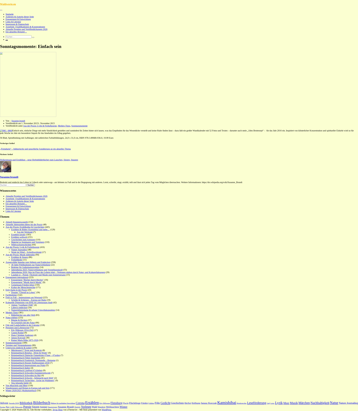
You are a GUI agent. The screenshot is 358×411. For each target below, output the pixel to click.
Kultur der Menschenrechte (23, 287)
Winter (123, 406)
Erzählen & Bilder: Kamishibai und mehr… (30, 229)
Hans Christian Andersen (22, 335)
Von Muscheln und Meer (17, 385)
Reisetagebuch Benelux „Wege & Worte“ (29, 353)
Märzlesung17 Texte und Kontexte (26, 350)
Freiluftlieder (17, 260)
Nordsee (2, 407)
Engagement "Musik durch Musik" (26, 282)
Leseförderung (256, 403)
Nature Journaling (19, 249)
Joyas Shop (58, 409)
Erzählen (92, 402)
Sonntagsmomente (79, 126)
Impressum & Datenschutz (17, 24)
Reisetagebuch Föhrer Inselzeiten (25, 358)
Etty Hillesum (104, 403)
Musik (294, 403)
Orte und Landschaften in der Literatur (23, 325)
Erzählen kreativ (18, 234)
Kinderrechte (242, 403)
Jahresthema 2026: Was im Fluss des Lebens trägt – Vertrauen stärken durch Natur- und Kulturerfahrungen (58, 272)
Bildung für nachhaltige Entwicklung (63, 403)
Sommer (43, 407)
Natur (334, 403)
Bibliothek (26, 403)
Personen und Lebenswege (17, 327)
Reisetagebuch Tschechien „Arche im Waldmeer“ (33, 380)
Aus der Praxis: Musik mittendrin (20, 255)
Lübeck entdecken (19, 307)
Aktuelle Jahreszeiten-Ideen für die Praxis (24, 224)
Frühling (151, 403)
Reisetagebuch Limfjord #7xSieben (26, 370)
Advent (4, 402)
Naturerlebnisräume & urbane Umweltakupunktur (33, 310)
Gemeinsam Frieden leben (22, 285)
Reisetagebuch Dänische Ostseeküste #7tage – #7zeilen (35, 355)
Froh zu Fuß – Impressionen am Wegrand (24, 297)
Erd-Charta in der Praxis (16, 290)
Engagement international (17, 277)
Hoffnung (196, 403)
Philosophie (19, 407)
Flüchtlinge (135, 403)
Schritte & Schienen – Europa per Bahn (28, 300)
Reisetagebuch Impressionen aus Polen (28, 365)
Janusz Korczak (18, 338)
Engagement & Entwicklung (18, 19)
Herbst (187, 403)
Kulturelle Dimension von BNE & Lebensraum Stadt (29, 302)
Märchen (304, 403)
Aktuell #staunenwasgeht (17, 222)
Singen (35, 406)
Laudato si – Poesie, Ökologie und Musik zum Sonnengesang (38, 275)
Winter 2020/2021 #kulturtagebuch (21, 390)
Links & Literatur (13, 22)
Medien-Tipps (64, 126)
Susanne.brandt (18, 121)
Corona (80, 402)
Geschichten (177, 402)
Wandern (101, 407)
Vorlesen (86, 406)
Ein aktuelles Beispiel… (16, 32)
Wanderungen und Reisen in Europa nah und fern (27, 388)
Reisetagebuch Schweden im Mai (26, 375)
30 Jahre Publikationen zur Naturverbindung (30, 265)
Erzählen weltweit (19, 237)
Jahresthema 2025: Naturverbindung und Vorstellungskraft (37, 270)
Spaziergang (52, 407)
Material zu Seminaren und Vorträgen (27, 242)
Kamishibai (226, 402)
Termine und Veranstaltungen (18, 345)
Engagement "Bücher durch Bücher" (27, 280)
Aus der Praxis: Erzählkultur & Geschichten (25, 227)
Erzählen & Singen (19, 257)
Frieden (144, 403)
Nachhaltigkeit (319, 403)
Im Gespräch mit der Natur (23, 322)
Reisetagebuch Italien (20, 368)
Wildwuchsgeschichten (21, 244)
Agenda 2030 (14, 403)
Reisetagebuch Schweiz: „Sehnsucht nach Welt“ (32, 378)
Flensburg (116, 403)
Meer (286, 402)
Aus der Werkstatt (25, 232)
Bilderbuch (41, 403)
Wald (94, 406)
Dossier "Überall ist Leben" (23, 292)
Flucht (126, 403)
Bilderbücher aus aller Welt (23, 315)
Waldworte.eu (8, 4)
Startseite (10, 14)
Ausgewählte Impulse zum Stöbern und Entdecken (28, 262)
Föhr (157, 402)
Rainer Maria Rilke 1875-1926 (24, 340)
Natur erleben (12, 317)
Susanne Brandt (66, 406)
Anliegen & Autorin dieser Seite (20, 17)
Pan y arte (10, 407)
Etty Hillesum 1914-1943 (22, 330)
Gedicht (165, 403)
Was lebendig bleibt (20, 383)
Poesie (27, 406)
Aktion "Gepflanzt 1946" (22, 305)
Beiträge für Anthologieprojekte (25, 267)
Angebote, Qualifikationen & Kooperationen (25, 27)
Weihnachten (112, 407)
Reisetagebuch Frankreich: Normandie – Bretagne (33, 360)
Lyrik (279, 403)
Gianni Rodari (17, 332)
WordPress (106, 409)
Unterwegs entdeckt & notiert (19, 348)
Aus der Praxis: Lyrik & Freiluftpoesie (40, 126)
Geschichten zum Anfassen (23, 239)
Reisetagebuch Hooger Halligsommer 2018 (30, 363)
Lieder (272, 403)
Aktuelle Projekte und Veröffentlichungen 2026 (26, 29)
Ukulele (77, 407)
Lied (268, 403)
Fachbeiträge (11, 295)
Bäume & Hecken (19, 320)
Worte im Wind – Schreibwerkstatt (26, 252)
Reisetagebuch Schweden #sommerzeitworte (31, 373)
